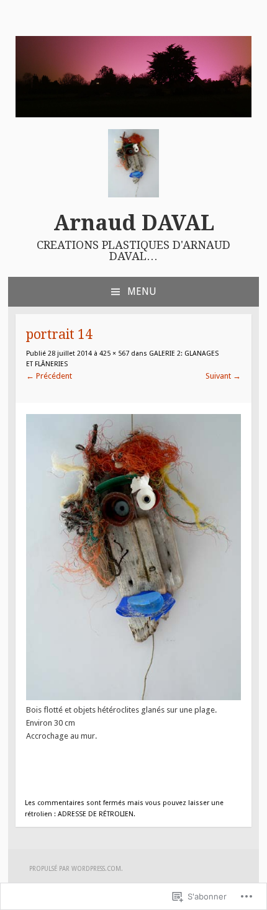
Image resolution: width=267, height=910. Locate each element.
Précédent (49, 376)
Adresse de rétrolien (96, 814)
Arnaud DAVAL (133, 222)
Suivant (223, 376)
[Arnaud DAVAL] (133, 114)
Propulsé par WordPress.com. (76, 868)
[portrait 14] (133, 697)
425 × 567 (114, 353)
